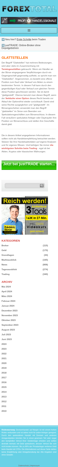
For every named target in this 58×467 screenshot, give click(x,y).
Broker (5, 245)
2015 (4, 387)
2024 (4, 344)
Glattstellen (15, 58)
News (4, 264)
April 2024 (7, 291)
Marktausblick (9, 260)
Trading (6, 274)
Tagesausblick (9, 269)
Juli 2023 (6, 334)
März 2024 (7, 296)
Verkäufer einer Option (17, 98)
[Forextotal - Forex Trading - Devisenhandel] (29, 8)
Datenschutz (23, 466)
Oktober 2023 (9, 320)
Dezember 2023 (9, 310)
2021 (4, 358)
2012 (4, 401)
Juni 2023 (7, 339)
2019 (4, 368)
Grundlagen (8, 255)
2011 (4, 406)
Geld (4, 250)
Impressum (35, 466)
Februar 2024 (8, 301)
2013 (4, 396)
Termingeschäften (11, 69)
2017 (4, 377)
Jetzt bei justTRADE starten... (29, 164)
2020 (4, 363)
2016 (4, 382)
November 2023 (10, 315)
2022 (4, 353)
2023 (4, 349)
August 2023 (8, 329)
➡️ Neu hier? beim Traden (24, 39)
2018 (4, 373)
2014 (4, 392)
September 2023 (10, 325)
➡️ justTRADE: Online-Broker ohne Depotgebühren (21, 46)
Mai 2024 (6, 286)
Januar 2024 (8, 306)
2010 (4, 411)
